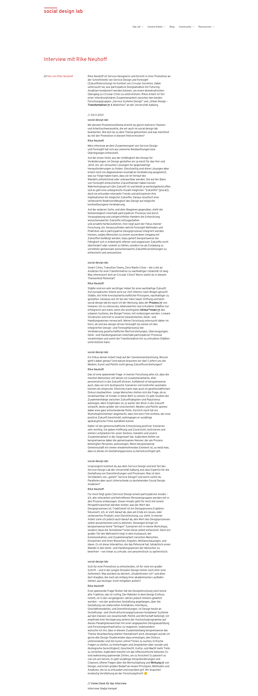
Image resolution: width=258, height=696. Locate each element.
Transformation (97, 105)
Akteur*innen (148, 310)
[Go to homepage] (63, 26)
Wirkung (156, 663)
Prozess (154, 303)
